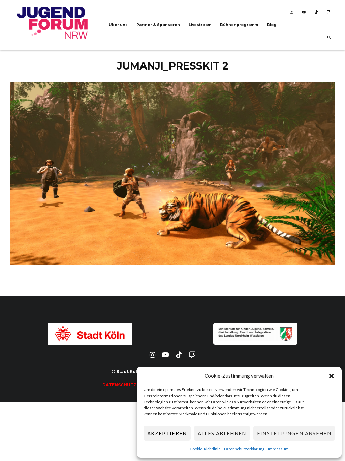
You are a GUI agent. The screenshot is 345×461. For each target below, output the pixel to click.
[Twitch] (328, 12)
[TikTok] (316, 12)
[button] (331, 376)
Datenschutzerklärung (244, 448)
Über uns (118, 25)
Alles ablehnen (222, 433)
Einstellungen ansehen (294, 433)
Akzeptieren (167, 433)
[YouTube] (303, 12)
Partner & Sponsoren (158, 25)
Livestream (200, 25)
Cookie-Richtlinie (205, 448)
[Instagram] (291, 12)
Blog (272, 25)
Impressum (278, 448)
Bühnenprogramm (239, 25)
